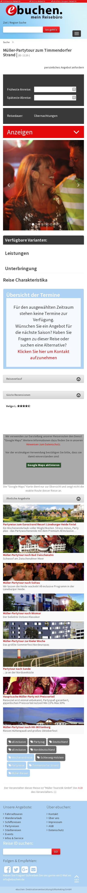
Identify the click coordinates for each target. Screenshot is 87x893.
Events (9, 834)
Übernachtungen (45, 116)
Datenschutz (56, 830)
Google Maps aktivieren (43, 465)
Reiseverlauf (14, 379)
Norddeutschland (44, 749)
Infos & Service (14, 838)
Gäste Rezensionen (18, 395)
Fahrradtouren (13, 814)
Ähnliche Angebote (18, 498)
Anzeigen (20, 132)
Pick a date (74, 89)
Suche (6, 42)
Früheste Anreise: (19, 89)
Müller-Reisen (20, 773)
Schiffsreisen (13, 822)
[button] (9, 185)
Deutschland (60, 742)
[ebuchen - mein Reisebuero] (32, 12)
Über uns (54, 818)
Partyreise (18, 765)
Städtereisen (13, 830)
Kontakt (53, 814)
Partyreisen (12, 826)
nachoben (76, 880)
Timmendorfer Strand (46, 765)
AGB (80, 788)
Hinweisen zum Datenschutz (43, 444)
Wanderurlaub (13, 818)
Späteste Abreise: (19, 98)
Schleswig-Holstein (52, 757)
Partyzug (39, 742)
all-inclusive (19, 742)
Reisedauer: (15, 116)
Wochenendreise (22, 757)
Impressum (55, 822)
